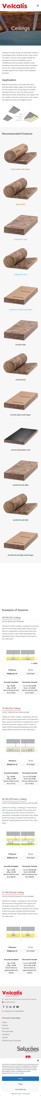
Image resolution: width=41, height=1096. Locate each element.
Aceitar (20, 1078)
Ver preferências (20, 1089)
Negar (20, 1084)
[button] (38, 1060)
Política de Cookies (16, 1093)
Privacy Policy (26, 1093)
